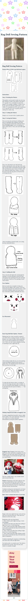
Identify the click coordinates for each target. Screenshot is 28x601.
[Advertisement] (14, 15)
